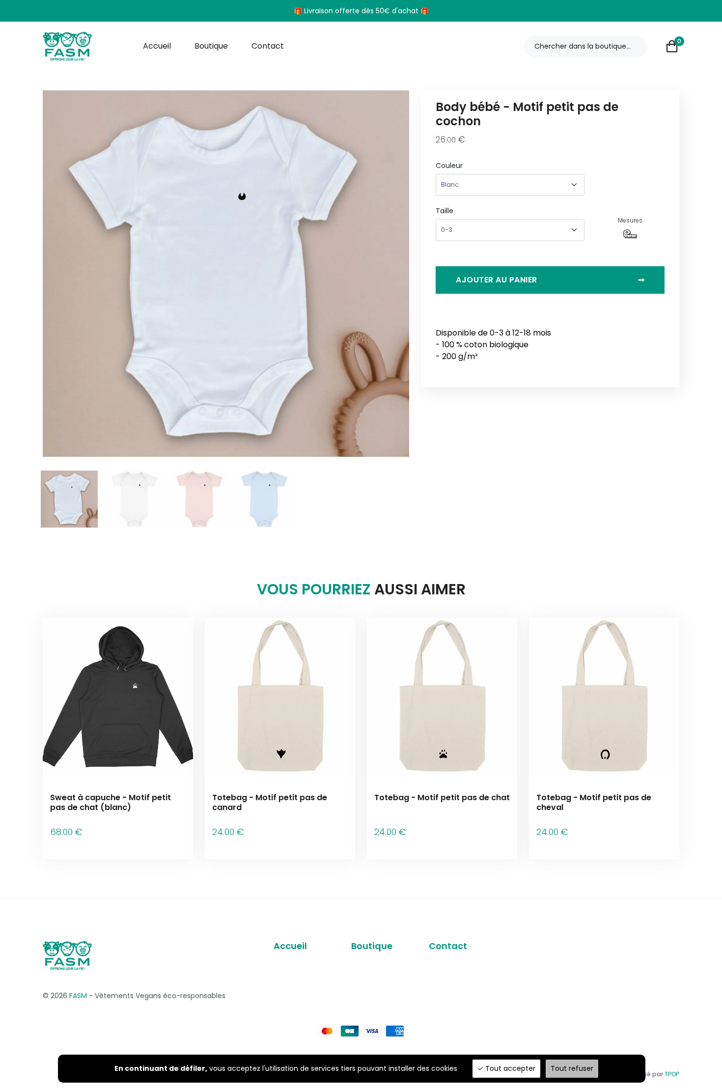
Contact (267, 46)
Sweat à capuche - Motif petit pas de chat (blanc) (110, 802)
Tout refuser (572, 1068)
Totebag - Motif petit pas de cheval (593, 802)
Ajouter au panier (550, 279)
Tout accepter (509, 1068)
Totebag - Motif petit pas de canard (269, 802)
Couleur (449, 165)
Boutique (211, 46)
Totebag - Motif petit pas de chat (442, 797)
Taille (444, 211)
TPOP (672, 1074)
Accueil (157, 46)
